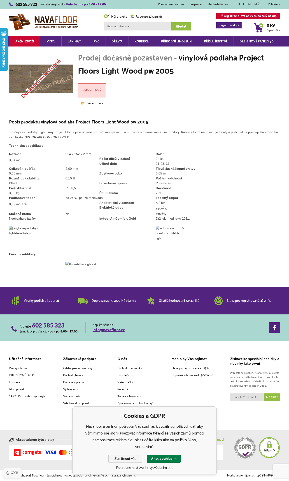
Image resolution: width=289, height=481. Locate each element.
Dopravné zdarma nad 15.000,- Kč (192, 375)
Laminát (74, 41)
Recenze (122, 389)
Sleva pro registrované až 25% (190, 368)
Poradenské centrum (171, 4)
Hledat (181, 26)
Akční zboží (24, 41)
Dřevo (117, 41)
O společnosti (125, 375)
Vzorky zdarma (18, 368)
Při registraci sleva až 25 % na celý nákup (248, 16)
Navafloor (43, 9)
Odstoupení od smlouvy (77, 368)
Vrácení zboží (71, 396)
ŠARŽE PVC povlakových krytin (28, 396)
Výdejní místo (71, 389)
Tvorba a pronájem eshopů (244, 475)
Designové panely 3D (257, 41)
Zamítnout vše (125, 459)
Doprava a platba (73, 382)
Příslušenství (215, 41)
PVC (96, 41)
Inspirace (196, 4)
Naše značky (125, 382)
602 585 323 (48, 325)
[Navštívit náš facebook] (274, 327)
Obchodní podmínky (129, 368)
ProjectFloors (94, 103)
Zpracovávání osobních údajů (135, 403)
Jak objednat (16, 389)
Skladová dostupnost (76, 403)
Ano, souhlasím (164, 459)
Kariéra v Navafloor (129, 396)
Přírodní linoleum (176, 41)
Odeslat (272, 397)
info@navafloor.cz (109, 330)
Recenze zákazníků (149, 16)
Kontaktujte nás (218, 4)
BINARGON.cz (271, 475)
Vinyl (51, 41)
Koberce (142, 41)
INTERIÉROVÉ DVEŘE (248, 4)
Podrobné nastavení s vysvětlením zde (144, 468)
